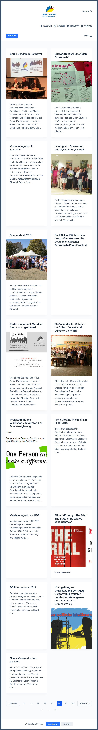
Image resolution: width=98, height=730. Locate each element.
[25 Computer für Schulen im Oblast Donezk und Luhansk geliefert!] (71, 355)
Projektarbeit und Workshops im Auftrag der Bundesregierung (26, 423)
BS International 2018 (23, 587)
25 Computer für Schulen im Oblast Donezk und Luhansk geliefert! (70, 327)
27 (42, 710)
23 (52, 703)
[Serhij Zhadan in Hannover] (26, 78)
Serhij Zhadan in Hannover (26, 54)
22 (45, 703)
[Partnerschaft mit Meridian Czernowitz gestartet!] (26, 352)
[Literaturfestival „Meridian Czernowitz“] (71, 81)
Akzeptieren (52, 724)
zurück (14, 703)
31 (56, 710)
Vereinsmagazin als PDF (24, 515)
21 (38, 703)
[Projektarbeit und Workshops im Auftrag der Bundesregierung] (26, 451)
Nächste (83, 703)
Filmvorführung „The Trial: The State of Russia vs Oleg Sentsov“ (71, 518)
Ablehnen (67, 724)
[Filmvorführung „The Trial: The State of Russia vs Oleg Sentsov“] (71, 546)
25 (66, 703)
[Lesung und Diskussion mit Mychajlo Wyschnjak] (71, 174)
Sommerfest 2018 (20, 235)
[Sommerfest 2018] (26, 259)
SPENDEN (12, 36)
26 (73, 703)
